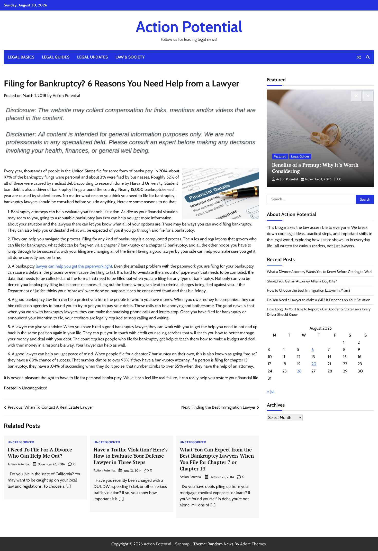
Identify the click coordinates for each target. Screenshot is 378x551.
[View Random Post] (359, 57)
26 (299, 371)
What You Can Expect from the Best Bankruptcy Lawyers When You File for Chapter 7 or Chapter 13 (217, 459)
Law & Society (130, 57)
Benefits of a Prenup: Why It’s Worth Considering (315, 168)
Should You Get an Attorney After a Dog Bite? (302, 281)
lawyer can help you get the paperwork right (74, 266)
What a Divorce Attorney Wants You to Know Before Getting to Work (319, 271)
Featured (280, 156)
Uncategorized (34, 388)
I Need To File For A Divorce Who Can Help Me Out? (40, 452)
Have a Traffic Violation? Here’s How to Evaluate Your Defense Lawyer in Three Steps (131, 456)
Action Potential (189, 26)
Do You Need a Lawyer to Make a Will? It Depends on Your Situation (318, 300)
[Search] (368, 57)
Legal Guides (55, 57)
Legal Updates (92, 57)
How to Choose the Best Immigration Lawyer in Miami (308, 290)
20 (313, 363)
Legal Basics (21, 57)
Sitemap (182, 544)
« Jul (270, 391)
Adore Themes (253, 544)
